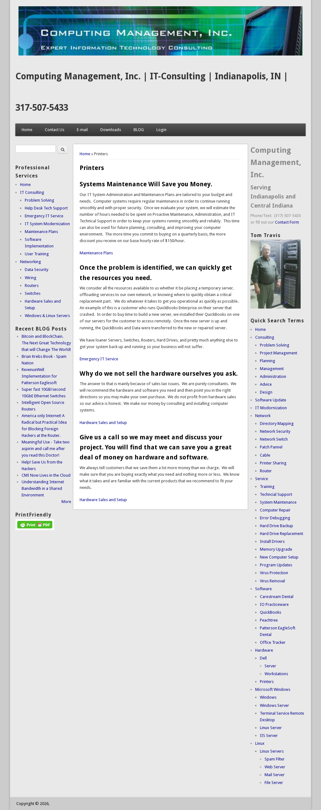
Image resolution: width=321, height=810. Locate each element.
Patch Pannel (271, 447)
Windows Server (274, 705)
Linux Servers (272, 751)
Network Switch (274, 439)
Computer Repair (275, 510)
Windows (268, 697)
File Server (274, 782)
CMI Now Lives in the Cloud (46, 475)
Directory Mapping (277, 423)
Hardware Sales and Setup (103, 422)
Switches (32, 293)
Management (272, 368)
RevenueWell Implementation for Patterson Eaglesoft (39, 376)
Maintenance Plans (96, 253)
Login (161, 129)
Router (266, 471)
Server (270, 666)
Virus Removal (272, 581)
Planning (267, 360)
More (66, 501)
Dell (263, 658)
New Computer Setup (279, 557)
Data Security (36, 269)
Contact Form (287, 222)
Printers (267, 681)
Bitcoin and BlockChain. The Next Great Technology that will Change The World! (46, 343)
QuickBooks (270, 612)
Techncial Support (276, 494)
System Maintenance (278, 502)
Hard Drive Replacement (281, 533)
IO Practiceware (274, 604)
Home (27, 129)
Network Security (275, 431)
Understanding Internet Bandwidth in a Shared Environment (43, 488)
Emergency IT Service (99, 359)
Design (266, 392)
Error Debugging (275, 518)
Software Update (270, 400)
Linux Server (271, 727)
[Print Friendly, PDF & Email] (34, 529)
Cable (265, 455)
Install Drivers (272, 541)
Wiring (30, 277)
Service (261, 478)
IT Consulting (32, 192)
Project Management (278, 353)
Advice (266, 384)
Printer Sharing (273, 463)
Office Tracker (273, 642)
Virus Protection (274, 572)
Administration (273, 376)
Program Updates (276, 565)
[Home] (160, 54)
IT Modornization (271, 407)
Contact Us (54, 129)
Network (263, 415)
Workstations (276, 673)
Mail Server (275, 774)
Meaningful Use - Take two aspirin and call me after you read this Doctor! (46, 449)
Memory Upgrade (276, 549)
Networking (30, 261)
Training (267, 486)
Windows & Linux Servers (47, 315)
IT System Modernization (47, 223)
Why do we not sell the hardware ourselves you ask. (159, 373)
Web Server (275, 767)
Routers (32, 285)
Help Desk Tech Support (46, 208)
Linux (260, 743)
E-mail (82, 129)
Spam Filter (275, 759)
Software (263, 588)
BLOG (139, 129)
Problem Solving (39, 200)
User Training (37, 253)
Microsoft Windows (272, 689)
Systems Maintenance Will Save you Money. (146, 184)
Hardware (264, 650)
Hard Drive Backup (276, 525)
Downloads (110, 129)
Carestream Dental (276, 596)
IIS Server (269, 735)
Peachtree (269, 620)
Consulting (264, 337)
